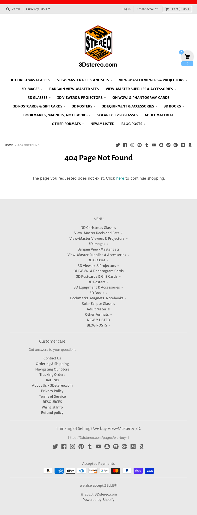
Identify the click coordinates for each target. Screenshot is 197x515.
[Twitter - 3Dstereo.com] (118, 145)
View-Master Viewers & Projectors (96, 238)
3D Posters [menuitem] (82, 106)
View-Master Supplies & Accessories (97, 255)
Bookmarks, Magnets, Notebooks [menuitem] (55, 115)
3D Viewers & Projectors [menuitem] (80, 97)
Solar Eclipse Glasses (98, 303)
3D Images (96, 244)
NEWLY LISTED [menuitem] (102, 124)
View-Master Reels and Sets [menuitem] (83, 80)
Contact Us (52, 358)
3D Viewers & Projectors (97, 266)
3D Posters (96, 282)
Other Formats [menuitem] (66, 124)
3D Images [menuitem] (30, 89)
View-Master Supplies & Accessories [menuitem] (139, 89)
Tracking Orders (52, 374)
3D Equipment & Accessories (97, 287)
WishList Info (52, 407)
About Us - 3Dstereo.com (52, 385)
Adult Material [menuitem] (159, 115)
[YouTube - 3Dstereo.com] (154, 145)
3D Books (97, 293)
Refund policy (52, 412)
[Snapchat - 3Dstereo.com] (161, 145)
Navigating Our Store (52, 369)
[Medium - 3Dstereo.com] (183, 145)
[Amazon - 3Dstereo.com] (190, 145)
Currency (32, 9)
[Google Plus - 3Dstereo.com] (175, 145)
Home (9, 145)
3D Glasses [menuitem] (37, 97)
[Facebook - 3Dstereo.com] (125, 145)
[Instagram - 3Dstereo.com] (132, 145)
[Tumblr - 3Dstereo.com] (147, 145)
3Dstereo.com (106, 494)
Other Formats (97, 314)
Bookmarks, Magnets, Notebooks (96, 298)
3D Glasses (96, 260)
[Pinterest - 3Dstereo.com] (139, 145)
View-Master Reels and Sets (96, 233)
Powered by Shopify (99, 499)
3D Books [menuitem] (172, 106)
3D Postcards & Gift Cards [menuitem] (37, 106)
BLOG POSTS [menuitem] (131, 124)
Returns (52, 380)
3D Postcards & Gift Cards (96, 276)
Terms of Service (52, 396)
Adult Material (98, 309)
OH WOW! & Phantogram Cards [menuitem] (140, 97)
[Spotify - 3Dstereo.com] (168, 145)
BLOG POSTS (97, 325)
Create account (147, 9)
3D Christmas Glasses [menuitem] (30, 80)
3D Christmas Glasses (98, 228)
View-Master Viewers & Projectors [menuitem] (151, 80)
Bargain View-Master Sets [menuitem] (74, 89)
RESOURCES (52, 402)
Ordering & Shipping (52, 364)
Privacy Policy (52, 391)
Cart (179, 9)
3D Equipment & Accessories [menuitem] (128, 106)
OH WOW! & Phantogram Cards (99, 271)
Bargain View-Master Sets (99, 249)
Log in (127, 9)
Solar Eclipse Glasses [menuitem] (117, 115)
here (120, 178)
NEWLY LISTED (98, 320)
